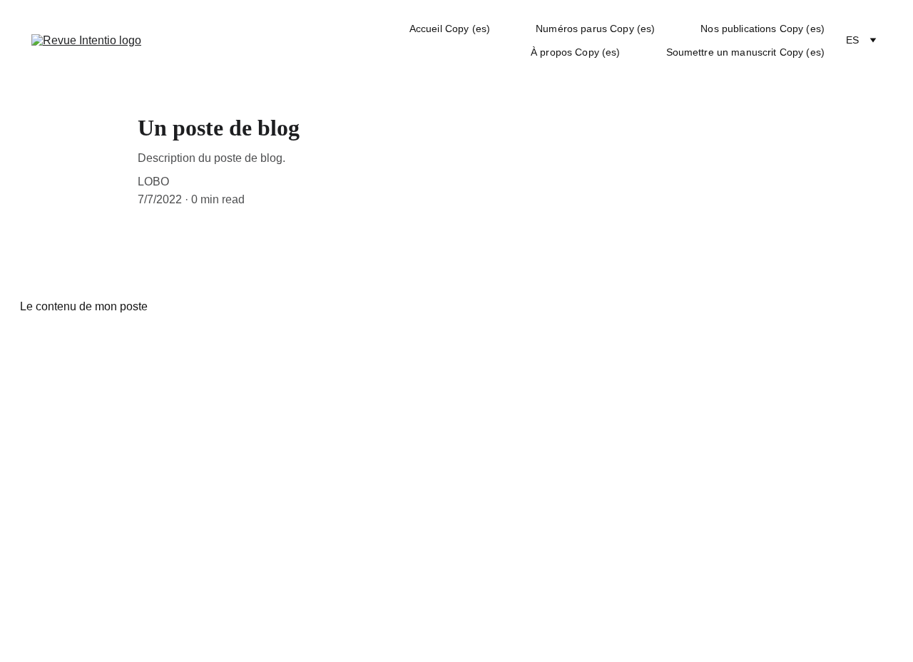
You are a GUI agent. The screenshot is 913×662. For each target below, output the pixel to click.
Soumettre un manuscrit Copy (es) (745, 52)
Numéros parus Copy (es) (595, 28)
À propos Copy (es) (576, 52)
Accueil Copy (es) (449, 28)
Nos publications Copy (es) (762, 28)
